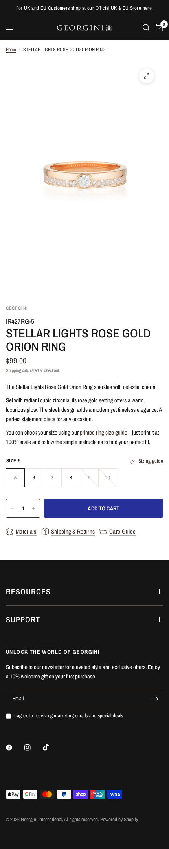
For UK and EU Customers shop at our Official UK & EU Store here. (84, 8)
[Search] (146, 28)
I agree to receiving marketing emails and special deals (68, 715)
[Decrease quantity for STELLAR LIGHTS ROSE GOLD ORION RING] (12, 508)
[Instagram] (33, 747)
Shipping (13, 370)
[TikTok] (51, 747)
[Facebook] (14, 747)
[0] (158, 28)
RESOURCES (28, 591)
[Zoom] (146, 75)
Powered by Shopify (119, 819)
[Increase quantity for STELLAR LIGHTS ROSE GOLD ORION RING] (34, 508)
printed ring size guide (103, 432)
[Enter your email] (155, 698)
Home (11, 49)
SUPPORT (23, 619)
